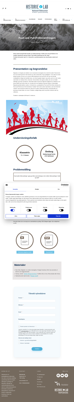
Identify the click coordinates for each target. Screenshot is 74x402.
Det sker (55, 20)
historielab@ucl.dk (23, 380)
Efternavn (20, 305)
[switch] (29, 210)
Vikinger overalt (34, 275)
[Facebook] (66, 9)
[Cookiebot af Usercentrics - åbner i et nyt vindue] (62, 185)
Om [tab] (59, 189)
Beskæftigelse (21, 319)
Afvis (16, 216)
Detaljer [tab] (37, 189)
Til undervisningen (20, 20)
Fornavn (20, 297)
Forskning (48, 19)
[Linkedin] (66, 375)
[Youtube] (62, 375)
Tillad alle (58, 216)
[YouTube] (68, 9)
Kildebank (32, 19)
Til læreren (40, 377)
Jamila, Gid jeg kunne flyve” (30, 273)
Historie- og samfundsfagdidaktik (28, 340)
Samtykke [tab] (15, 189)
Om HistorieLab (66, 20)
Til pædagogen (7, 20)
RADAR (40, 19)
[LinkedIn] (70, 9)
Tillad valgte (37, 216)
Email (19, 312)
